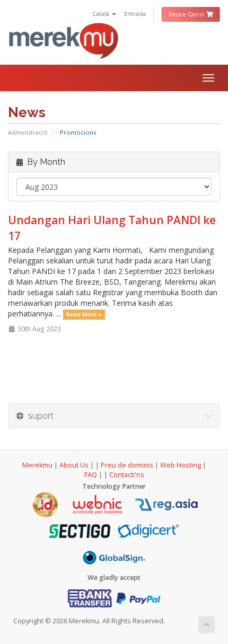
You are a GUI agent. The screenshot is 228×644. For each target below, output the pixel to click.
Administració (28, 132)
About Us (74, 465)
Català (101, 13)
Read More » (83, 314)
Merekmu (37, 465)
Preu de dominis (127, 465)
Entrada (135, 13)
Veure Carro (187, 14)
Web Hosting (180, 465)
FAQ (91, 474)
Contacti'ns (126, 474)
